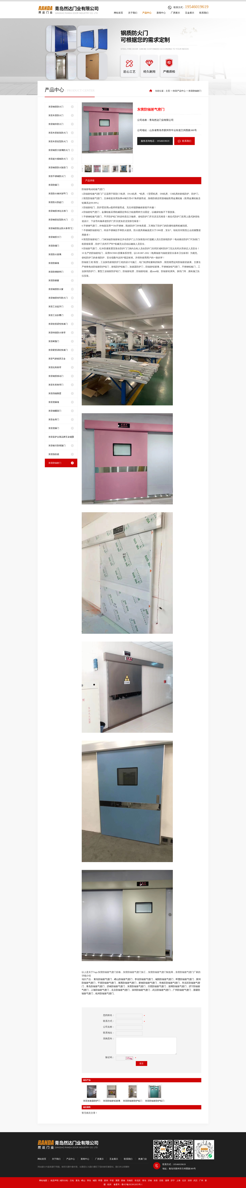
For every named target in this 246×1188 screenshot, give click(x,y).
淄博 (167, 1180)
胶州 (106, 1180)
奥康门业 (142, 1159)
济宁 (173, 1180)
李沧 (89, 1180)
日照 (161, 1180)
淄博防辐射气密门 (177, 986)
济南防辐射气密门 (116, 986)
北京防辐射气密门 (120, 990)
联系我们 (186, 141)
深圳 (190, 1180)
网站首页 (42, 1159)
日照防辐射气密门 (157, 986)
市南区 (130, 1180)
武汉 (195, 1180)
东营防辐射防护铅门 (132, 1101)
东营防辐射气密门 (136, 986)
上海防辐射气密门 (100, 990)
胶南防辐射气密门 (148, 983)
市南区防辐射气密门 (169, 983)
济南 (150, 1180)
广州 (201, 1180)
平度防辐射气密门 (107, 983)
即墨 (100, 1180)
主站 (72, 1180)
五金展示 (113, 1159)
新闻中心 (85, 1159)
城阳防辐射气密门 (164, 979)
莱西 (117, 1180)
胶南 (123, 1180)
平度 (112, 1180)
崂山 (83, 1180)
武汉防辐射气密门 (161, 990)
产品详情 (89, 180)
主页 (168, 91)
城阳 (95, 1180)
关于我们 (56, 1159)
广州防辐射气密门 (182, 990)
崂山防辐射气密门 (123, 979)
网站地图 (43, 1180)
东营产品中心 (179, 91)
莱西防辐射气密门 (127, 983)
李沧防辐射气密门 (144, 979)
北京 (184, 1180)
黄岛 (78, 1180)
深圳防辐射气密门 (141, 990)
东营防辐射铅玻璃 (111, 1101)
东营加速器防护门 (91, 1101)
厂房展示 (99, 1159)
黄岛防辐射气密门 (103, 979)
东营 (156, 1180)
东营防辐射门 (194, 91)
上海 (178, 1180)
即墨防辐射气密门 (185, 979)
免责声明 (54, 1180)
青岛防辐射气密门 (95, 986)
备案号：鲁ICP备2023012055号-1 (128, 1184)
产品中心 (70, 1159)
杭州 (109, 1184)
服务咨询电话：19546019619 (155, 141)
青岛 (144, 1180)
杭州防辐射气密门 (104, 993)
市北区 (138, 1180)
